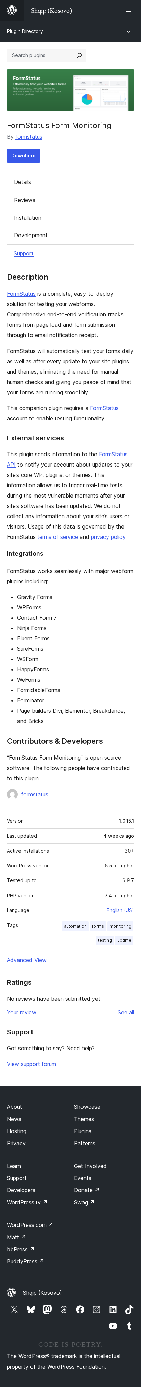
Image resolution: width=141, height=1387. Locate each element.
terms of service (57, 536)
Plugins (82, 1131)
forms (98, 926)
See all (126, 1012)
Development (31, 235)
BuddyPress (25, 1261)
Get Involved (90, 1165)
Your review (21, 1012)
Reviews (24, 200)
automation (75, 926)
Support (24, 253)
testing (105, 940)
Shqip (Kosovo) (42, 1292)
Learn (14, 1165)
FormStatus (21, 293)
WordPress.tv (27, 1202)
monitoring (120, 926)
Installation (27, 217)
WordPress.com (30, 1224)
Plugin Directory (25, 31)
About (14, 1106)
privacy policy (108, 536)
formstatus (28, 136)
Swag (84, 1202)
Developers (21, 1190)
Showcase (87, 1106)
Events (82, 1178)
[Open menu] (130, 10)
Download (23, 155)
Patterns (84, 1143)
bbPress (21, 1249)
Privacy (16, 1143)
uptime (124, 940)
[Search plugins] (79, 55)
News (14, 1119)
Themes (84, 1119)
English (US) (120, 910)
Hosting (16, 1131)
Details (22, 181)
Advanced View (27, 960)
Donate (87, 1190)
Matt (16, 1237)
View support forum (31, 1064)
